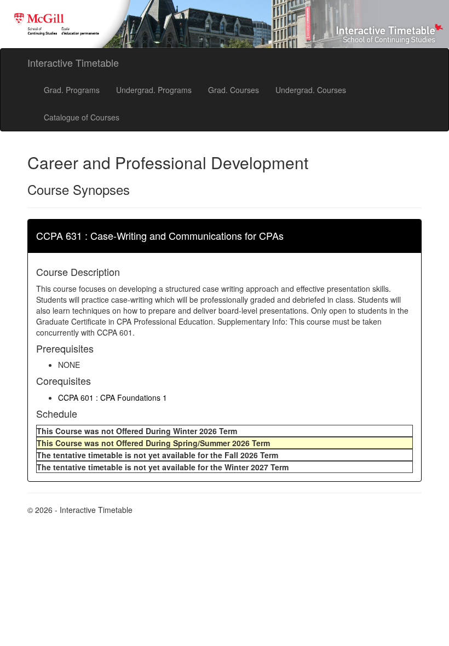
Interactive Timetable (73, 62)
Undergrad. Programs (154, 89)
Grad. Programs (72, 89)
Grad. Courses (233, 89)
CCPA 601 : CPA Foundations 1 (112, 397)
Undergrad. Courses (310, 89)
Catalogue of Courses (81, 117)
